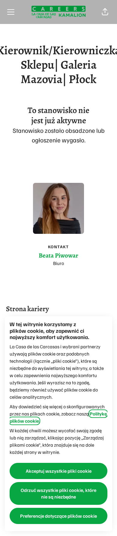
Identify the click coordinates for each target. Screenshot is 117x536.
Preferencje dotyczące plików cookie (58, 516)
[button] (105, 12)
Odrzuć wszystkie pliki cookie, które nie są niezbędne (58, 493)
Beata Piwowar (58, 255)
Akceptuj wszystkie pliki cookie (59, 471)
